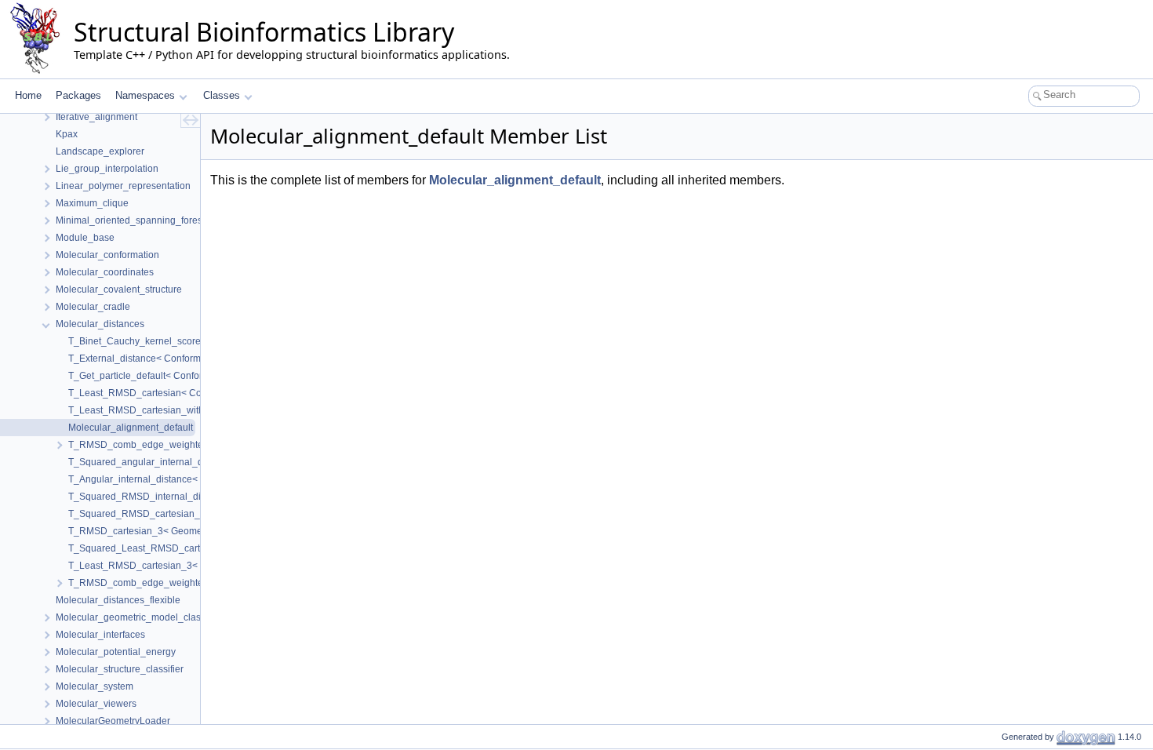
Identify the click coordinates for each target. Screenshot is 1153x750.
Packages (78, 95)
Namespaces (145, 95)
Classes (221, 95)
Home (28, 95)
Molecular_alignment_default (515, 180)
